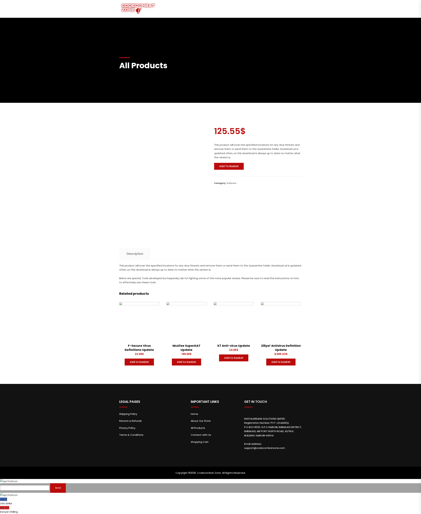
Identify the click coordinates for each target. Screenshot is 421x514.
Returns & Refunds (130, 421)
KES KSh (9, 510)
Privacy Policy (127, 428)
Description (135, 254)
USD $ (6, 501)
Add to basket (229, 166)
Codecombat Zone (209, 473)
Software (231, 183)
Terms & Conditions (131, 435)
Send (58, 487)
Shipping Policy (128, 414)
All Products (221, 9)
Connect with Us (251, 9)
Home (167, 9)
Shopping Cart (283, 9)
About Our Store (192, 9)
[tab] (135, 254)
